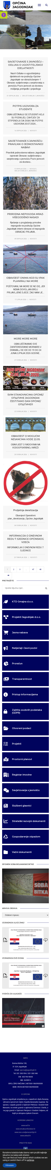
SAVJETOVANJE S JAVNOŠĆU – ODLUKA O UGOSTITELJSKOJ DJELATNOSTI (25, 65)
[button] (3, 15)
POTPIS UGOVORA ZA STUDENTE (26, 108)
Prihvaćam (10, 1165)
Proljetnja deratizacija (25, 510)
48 (40, 569)
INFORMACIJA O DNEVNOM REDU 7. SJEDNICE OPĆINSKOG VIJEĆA (25, 539)
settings (30, 1160)
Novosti (33, 131)
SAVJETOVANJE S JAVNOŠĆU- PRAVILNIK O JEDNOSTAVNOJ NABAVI (25, 144)
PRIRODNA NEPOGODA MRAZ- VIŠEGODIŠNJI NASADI (25, 216)
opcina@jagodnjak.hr (28, 1070)
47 (33, 569)
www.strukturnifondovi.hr (25, 1129)
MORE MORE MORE (25, 338)
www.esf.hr (25, 1126)
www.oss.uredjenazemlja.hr (25, 1132)
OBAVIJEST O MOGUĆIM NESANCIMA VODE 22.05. (25, 438)
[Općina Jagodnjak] (18, 5)
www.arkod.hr (25, 1136)
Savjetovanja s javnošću (33, 96)
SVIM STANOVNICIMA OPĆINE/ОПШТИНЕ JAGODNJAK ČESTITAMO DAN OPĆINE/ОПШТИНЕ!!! (26, 399)
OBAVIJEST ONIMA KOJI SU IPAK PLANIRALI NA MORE (25, 279)
